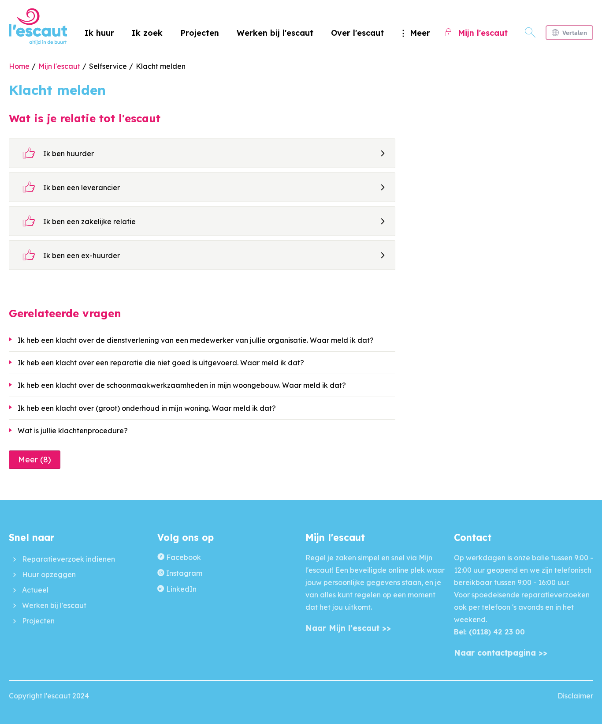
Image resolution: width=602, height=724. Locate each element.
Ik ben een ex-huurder (71, 255)
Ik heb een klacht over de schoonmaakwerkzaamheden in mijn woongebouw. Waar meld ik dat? (182, 385)
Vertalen (574, 33)
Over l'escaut (357, 33)
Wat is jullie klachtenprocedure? (73, 430)
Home (19, 66)
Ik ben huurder (58, 153)
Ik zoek (147, 33)
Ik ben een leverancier (71, 187)
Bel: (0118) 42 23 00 (489, 631)
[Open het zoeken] (530, 33)
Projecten (199, 33)
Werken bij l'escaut (275, 33)
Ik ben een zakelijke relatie (79, 221)
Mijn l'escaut (59, 66)
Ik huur (99, 33)
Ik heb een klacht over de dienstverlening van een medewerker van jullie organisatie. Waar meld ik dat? (196, 340)
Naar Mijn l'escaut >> (348, 628)
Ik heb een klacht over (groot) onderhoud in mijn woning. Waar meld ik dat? (147, 408)
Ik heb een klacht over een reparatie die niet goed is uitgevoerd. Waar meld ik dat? (161, 362)
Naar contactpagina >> (500, 653)
